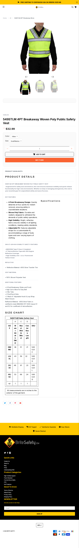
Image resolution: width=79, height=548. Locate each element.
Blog (5, 465)
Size (6, 141)
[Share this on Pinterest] (15, 403)
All (10, 18)
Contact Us (7, 461)
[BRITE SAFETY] (39, 7)
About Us (6, 463)
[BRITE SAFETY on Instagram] (10, 453)
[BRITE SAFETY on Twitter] (5, 453)
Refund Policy (7, 492)
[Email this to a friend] (20, 403)
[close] (77, 2)
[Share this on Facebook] (10, 403)
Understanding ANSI (9, 470)
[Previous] (26, 76)
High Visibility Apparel (9, 476)
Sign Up (39, 514)
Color (7, 136)
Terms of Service (8, 490)
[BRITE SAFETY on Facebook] (7, 453)
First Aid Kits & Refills (9, 480)
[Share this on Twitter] (5, 403)
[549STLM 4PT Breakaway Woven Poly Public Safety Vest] (39, 48)
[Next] (52, 76)
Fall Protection (7, 484)
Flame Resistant (8, 478)
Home (5, 18)
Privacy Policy (8, 495)
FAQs (5, 468)
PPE (5, 482)
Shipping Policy (8, 497)
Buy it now (39, 160)
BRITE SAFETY (11, 531)
